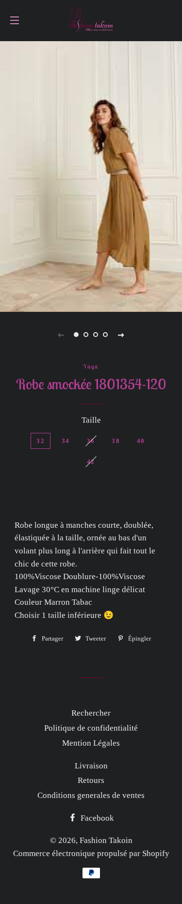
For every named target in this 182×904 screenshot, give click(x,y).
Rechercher (91, 713)
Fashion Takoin (106, 840)
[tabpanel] (91, 175)
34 (66, 440)
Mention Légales (91, 743)
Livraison (91, 765)
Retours (91, 780)
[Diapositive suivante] (121, 334)
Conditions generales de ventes (91, 795)
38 (116, 440)
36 (91, 440)
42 (91, 461)
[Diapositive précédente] (61, 334)
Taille (91, 420)
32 (40, 440)
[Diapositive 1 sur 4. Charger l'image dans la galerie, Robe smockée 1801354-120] (77, 334)
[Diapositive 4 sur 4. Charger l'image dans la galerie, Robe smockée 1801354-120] (106, 334)
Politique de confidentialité (91, 728)
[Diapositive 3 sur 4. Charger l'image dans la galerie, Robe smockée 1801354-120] (96, 334)
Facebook (96, 818)
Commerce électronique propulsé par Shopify (91, 853)
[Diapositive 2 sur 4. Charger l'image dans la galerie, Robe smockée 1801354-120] (86, 334)
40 (141, 440)
